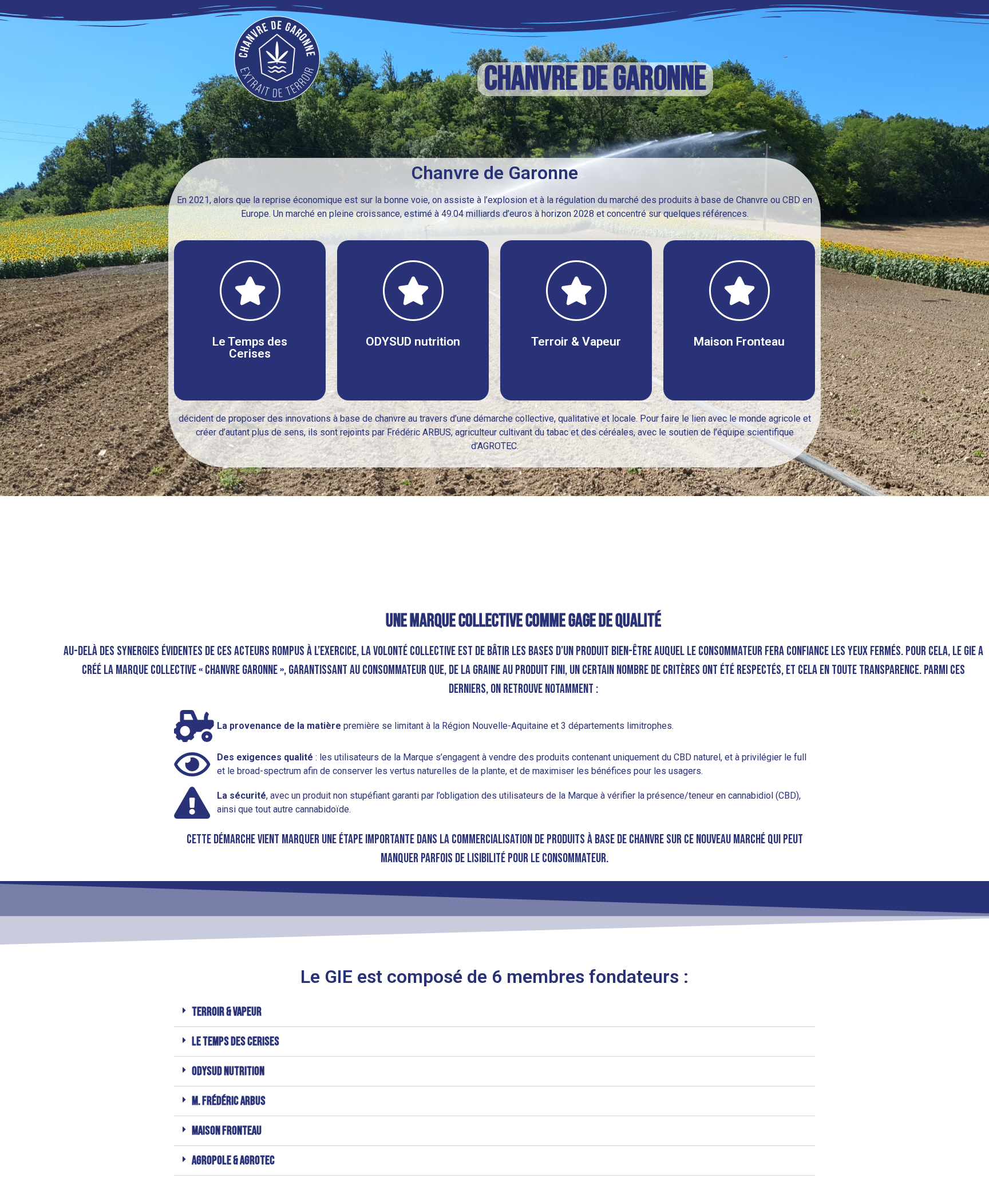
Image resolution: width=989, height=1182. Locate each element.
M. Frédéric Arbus (229, 1101)
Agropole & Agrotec (233, 1160)
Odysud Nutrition (228, 1071)
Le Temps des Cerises (235, 1041)
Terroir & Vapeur (227, 1012)
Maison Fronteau (227, 1131)
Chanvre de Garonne (595, 79)
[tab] (494, 1012)
